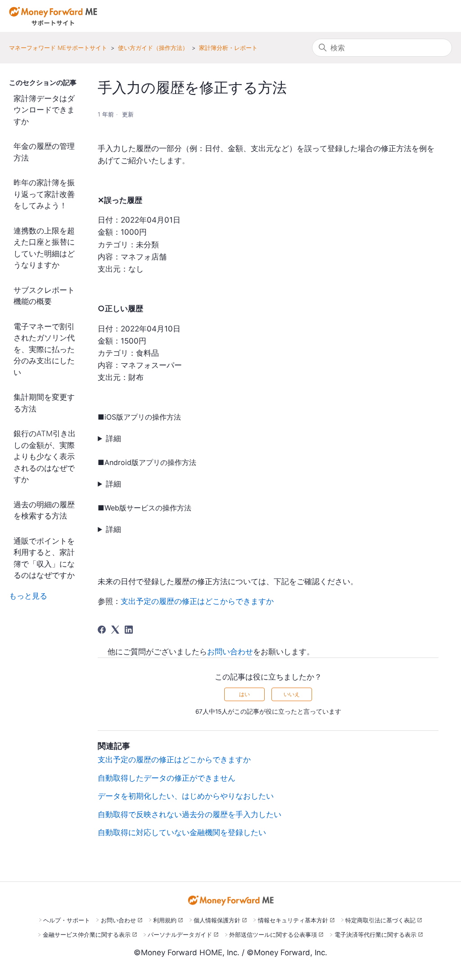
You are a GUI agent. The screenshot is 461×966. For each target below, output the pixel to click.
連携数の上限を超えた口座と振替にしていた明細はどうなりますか (44, 248)
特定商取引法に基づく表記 (380, 920)
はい (244, 694)
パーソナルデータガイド (180, 934)
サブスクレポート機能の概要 (44, 296)
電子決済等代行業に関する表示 (375, 934)
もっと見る (28, 595)
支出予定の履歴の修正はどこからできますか (197, 601)
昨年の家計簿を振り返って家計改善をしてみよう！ (44, 194)
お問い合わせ (230, 651)
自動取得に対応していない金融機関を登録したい (182, 832)
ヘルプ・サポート (66, 920)
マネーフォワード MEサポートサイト (58, 47)
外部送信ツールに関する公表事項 (273, 934)
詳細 (113, 438)
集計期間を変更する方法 (44, 403)
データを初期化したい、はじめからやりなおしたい (186, 796)
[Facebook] (102, 630)
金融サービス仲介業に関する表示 (87, 934)
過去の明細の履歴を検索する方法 (44, 510)
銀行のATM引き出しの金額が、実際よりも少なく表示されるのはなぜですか (45, 456)
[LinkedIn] (129, 630)
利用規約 (164, 920)
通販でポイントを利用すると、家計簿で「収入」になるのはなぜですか (44, 558)
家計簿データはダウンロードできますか (44, 110)
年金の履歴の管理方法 (44, 152)
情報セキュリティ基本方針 (293, 920)
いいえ (292, 694)
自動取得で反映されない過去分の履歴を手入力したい (189, 814)
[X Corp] (115, 630)
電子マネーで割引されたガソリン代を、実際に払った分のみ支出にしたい (44, 349)
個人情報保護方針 (217, 920)
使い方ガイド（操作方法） (153, 47)
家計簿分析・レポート (228, 47)
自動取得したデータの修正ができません (166, 778)
